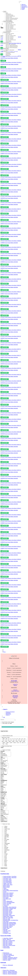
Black (5, 861)
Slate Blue (6, 836)
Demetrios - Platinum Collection (9, 958)
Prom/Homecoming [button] (5, 873)
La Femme (5, 905)
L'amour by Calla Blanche (8, 955)
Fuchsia (6, 848)
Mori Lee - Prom (6, 918)
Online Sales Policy (15, 690)
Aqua (5, 832)
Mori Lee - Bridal (6, 960)
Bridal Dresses (6, 952)
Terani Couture (6, 946)
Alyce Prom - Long (7, 878)
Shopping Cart (24, 6)
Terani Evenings (6, 947)
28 (19, 740)
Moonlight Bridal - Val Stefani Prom (10, 920)
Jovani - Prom (6, 904)
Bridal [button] (2, 950)
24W (20, 741)
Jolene (4, 900)
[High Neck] (4, 801)
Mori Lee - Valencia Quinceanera (10, 971)
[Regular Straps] (4, 817)
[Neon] (2, 778)
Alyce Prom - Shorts (7, 879)
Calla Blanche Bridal (7, 954)
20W (13, 741)
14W (3, 741)
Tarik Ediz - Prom (6, 930)
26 (16, 740)
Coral (5, 855)
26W (24, 741)
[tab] (15, 709)
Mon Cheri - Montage (7, 944)
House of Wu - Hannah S (8, 892)
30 (21, 740)
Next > (4, 651)
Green (5, 830)
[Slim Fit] (4, 808)
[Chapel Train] (3, 795)
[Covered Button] (4, 769)
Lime (5, 831)
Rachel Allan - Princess (8, 926)
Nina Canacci (6, 921)
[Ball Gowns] (4, 758)
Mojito (5, 827)
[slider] (25, 727)
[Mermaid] (4, 807)
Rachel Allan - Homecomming (9, 922)
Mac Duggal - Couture (7, 909)
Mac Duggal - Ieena (7, 914)
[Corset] (5, 767)
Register (23, 8)
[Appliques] (3, 781)
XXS (15, 742)
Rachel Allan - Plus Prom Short (9, 923)
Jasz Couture (5, 897)
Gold (5, 859)
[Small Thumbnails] (1, 31)
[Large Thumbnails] (2, 31)
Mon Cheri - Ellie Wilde (8, 917)
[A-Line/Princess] (4, 805)
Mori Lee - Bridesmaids (8, 965)
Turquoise (6, 834)
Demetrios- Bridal (6, 956)
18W (10, 741)
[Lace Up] (4, 772)
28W (4, 742)
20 (8, 740)
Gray (5, 863)
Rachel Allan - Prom (7, 927)
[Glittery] (2, 775)
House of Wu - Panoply (8, 894)
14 (24, 738)
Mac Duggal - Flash (7, 910)
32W (11, 742)
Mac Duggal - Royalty (7, 911)
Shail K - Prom (6, 928)
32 (24, 740)
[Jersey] (3, 790)
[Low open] (4, 773)
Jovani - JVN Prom (7, 903)
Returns (15, 685)
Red (5, 852)
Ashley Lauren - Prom (7, 884)
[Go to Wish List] (20, 1)
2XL (7, 744)
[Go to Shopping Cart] (19, 1)
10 (19, 738)
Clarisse (4, 888)
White (5, 865)
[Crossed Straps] (4, 771)
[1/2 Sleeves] (4, 810)
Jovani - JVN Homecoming (8, 902)
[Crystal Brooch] (3, 785)
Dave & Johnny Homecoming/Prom (10, 890)
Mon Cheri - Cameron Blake (9, 940)
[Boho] (4, 759)
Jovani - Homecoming (7, 901)
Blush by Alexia (6, 885)
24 (13, 740)
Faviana (4, 891)
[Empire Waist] (4, 806)
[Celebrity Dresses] (5, 765)
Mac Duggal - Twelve (7, 913)
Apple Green (7, 828)
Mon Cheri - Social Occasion (9, 945)
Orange (6, 853)
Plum (5, 851)
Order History (15, 696)
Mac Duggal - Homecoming (9, 915)
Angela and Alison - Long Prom (9, 876)
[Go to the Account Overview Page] (19, 2)
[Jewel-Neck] (4, 802)
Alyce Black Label (7, 898)
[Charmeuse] (3, 787)
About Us (15, 689)
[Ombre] (2, 779)
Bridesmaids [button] (3, 962)
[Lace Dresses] (4, 761)
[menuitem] (24, 4)
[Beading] (3, 782)
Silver (5, 864)
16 (3, 740)
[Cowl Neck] (4, 799)
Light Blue (6, 835)
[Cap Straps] (4, 816)
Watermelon (6, 850)
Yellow (5, 826)
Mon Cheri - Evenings (7, 941)
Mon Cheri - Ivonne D (7, 942)
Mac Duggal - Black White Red (9, 907)
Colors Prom (5, 889)
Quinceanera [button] (3, 967)
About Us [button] (5, 709)
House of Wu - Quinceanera (9, 970)
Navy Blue (6, 839)
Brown (5, 860)
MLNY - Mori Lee (7, 939)
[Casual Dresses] (6, 754)
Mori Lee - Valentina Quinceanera (10, 972)
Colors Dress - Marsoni (8, 938)
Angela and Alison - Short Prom (9, 877)
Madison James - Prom (8, 916)
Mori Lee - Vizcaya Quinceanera (10, 973)
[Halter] (4, 800)
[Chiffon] (3, 788)
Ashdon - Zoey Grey (7, 883)
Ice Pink (6, 844)
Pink (5, 846)
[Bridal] (6, 752)
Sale (4, 717)
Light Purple (7, 843)
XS (18, 742)
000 (3, 738)
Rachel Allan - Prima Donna (9, 924)
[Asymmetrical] (3, 794)
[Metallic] (2, 776)
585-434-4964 (14, 680)
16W (6, 741)
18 (6, 740)
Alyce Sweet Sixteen (7, 882)
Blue (5, 838)
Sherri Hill (5, 929)
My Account (24, 5)
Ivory (5, 856)
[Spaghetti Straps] (4, 818)
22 (11, 740)
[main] (14, 339)
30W (7, 742)
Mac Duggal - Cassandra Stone (9, 908)
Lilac (5, 842)
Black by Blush (6, 887)
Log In (22, 9)
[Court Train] (3, 796)
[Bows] (3, 783)
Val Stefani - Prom (7, 933)
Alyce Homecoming (7, 881)
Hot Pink (6, 847)
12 (22, 738)
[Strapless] (4, 820)
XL (3, 744)
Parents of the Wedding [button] (6, 935)
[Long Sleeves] (4, 813)
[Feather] (3, 789)
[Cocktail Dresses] (6, 755)
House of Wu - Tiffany (7, 896)
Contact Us (15, 684)
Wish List (23, 4)
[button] (4, 11)
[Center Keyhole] (5, 766)
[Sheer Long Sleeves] (4, 814)
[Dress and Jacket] (4, 760)
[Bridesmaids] (6, 753)
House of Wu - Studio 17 (8, 895)
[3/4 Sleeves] (4, 811)
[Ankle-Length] (3, 793)
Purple (5, 840)
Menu (2, 8)
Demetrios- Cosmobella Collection (10, 957)
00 (6, 738)
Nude (5, 857)
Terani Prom (5, 931)
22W (17, 741)
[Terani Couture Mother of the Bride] (11, 62)
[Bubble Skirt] (5, 764)
